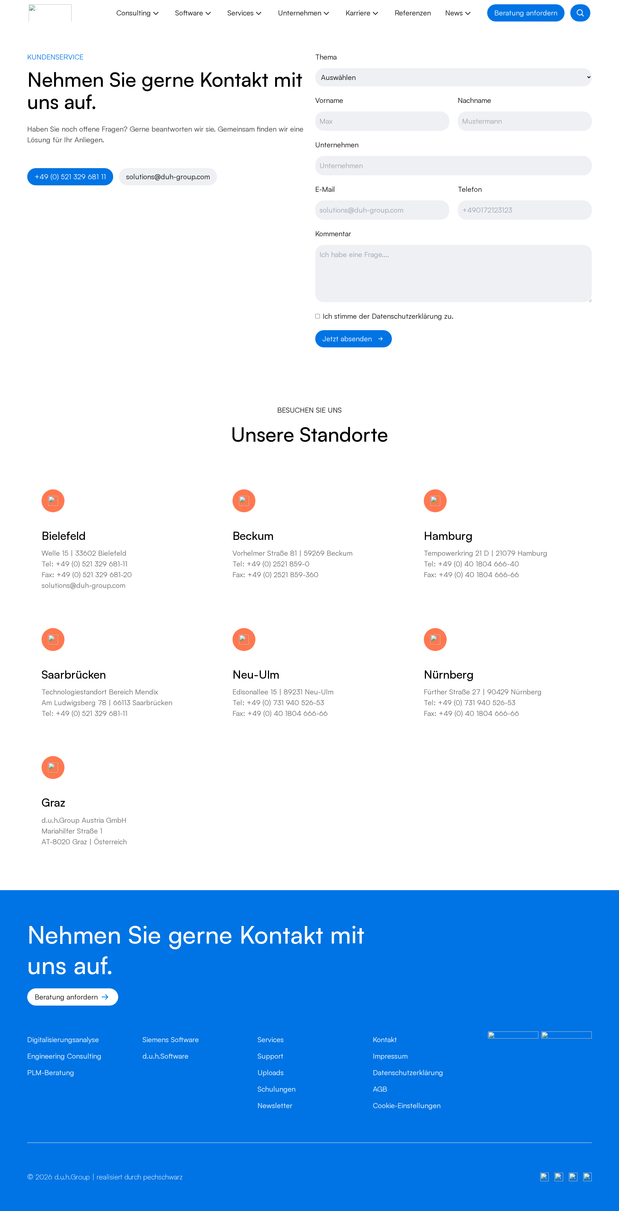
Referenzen (413, 12)
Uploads (271, 1072)
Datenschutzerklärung (408, 1072)
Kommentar (333, 233)
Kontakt (385, 1039)
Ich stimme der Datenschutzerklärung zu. (388, 316)
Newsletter (275, 1105)
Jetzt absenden (347, 338)
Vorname (329, 100)
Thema (326, 56)
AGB (380, 1088)
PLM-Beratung (50, 1072)
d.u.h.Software (165, 1055)
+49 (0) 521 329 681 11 (70, 176)
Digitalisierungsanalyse (63, 1039)
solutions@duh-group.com (168, 176)
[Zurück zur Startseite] (50, 12)
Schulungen (277, 1088)
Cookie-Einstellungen (407, 1105)
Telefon (470, 189)
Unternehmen (337, 144)
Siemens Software (171, 1039)
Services (271, 1039)
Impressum (390, 1055)
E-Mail (325, 189)
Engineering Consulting (64, 1055)
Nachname (474, 100)
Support (270, 1055)
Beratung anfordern (525, 12)
